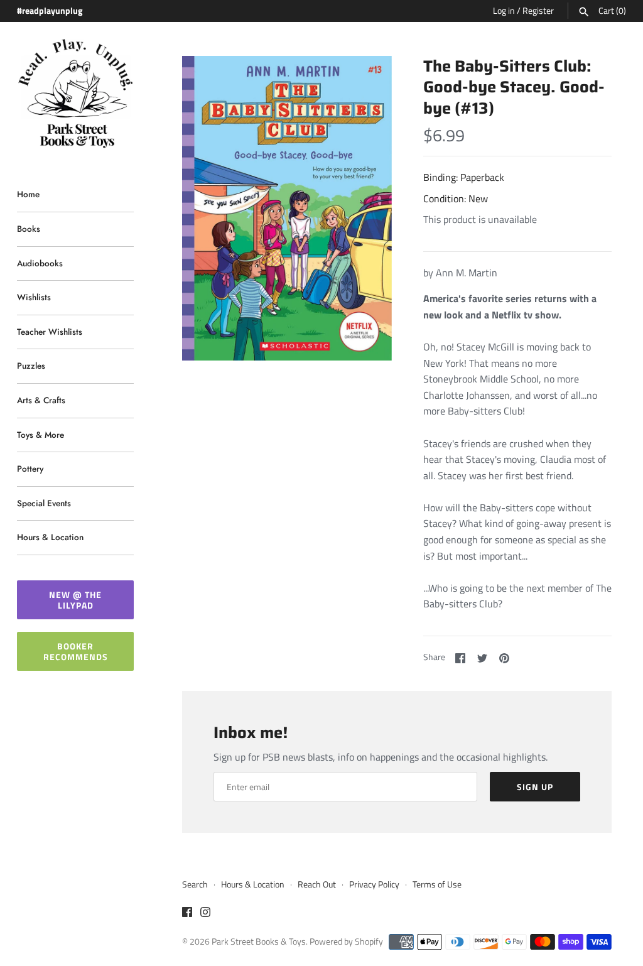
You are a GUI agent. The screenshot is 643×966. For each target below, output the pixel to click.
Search (195, 884)
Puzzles (31, 365)
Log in (504, 10)
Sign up (535, 786)
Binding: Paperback (463, 177)
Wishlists (34, 297)
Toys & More (40, 434)
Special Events (44, 503)
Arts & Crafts (41, 400)
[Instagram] (205, 913)
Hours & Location (50, 537)
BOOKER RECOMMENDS (75, 651)
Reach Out (317, 884)
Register (538, 10)
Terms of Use (437, 884)
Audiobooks (40, 263)
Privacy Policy (374, 884)
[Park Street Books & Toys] (75, 94)
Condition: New (455, 198)
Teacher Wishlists (49, 331)
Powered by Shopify (346, 941)
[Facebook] (187, 913)
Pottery (30, 468)
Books (28, 228)
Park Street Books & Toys (259, 941)
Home (28, 194)
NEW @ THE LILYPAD (75, 600)
